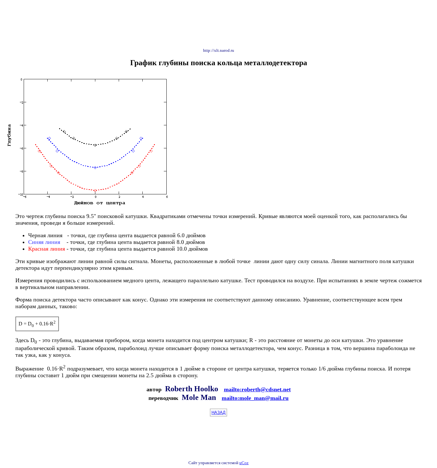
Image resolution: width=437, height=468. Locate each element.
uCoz (244, 462)
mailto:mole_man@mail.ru (255, 398)
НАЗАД (218, 412)
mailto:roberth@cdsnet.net (257, 389)
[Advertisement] (218, 22)
